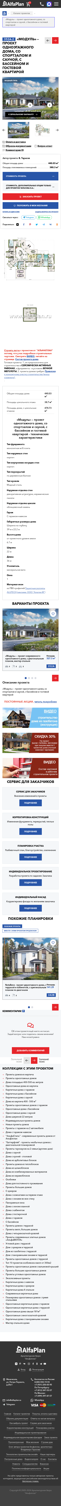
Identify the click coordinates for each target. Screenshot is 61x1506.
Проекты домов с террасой (19, 1225)
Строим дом (47, 1442)
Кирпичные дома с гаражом (20, 1090)
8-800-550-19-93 (42, 1382)
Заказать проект (32, 196)
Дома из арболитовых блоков (21, 1160)
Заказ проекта (50, 1437)
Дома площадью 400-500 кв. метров (24, 1082)
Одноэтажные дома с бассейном (22, 1109)
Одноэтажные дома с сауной (20, 1113)
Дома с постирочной (16, 1214)
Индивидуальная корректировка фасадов (23, 1437)
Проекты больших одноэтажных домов (26, 1270)
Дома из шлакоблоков (17, 1168)
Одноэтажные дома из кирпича (22, 1086)
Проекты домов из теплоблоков (22, 1164)
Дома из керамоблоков (18, 1176)
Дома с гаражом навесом (19, 1132)
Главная (7, 1413)
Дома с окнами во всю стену (20, 1199)
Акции (46, 1468)
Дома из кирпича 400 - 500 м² (21, 1101)
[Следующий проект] (34, 1060)
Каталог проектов (22, 1413)
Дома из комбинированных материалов (26, 1172)
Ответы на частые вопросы (43, 1418)
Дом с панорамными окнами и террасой (26, 1255)
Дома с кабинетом (15, 1210)
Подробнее (16, 644)
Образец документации (18, 146)
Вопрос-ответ (45, 146)
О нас (43, 1459)
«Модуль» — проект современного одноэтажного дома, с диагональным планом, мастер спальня (24, 658)
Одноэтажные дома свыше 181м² (23, 1311)
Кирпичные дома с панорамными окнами (27, 1319)
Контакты (52, 1459)
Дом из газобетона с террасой (21, 1251)
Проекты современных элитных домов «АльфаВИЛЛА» (26, 1238)
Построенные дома (13, 1459)
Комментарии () (15, 150)
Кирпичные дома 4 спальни (20, 1290)
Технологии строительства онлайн (22, 1454)
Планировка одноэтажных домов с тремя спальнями (27, 1298)
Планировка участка (45, 1428)
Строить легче (12, 350)
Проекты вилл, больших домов (22, 1229)
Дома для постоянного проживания (24, 1183)
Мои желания (32, 1442)
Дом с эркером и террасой (19, 1247)
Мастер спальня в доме (17, 1323)
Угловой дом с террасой (18, 1243)
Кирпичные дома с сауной (19, 1097)
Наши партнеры (47, 1454)
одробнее (50, 701)
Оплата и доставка (16, 142)
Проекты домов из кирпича (20, 1074)
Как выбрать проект (19, 1423)
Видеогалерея (31, 1459)
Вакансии (44, 1464)
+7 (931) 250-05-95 (43, 1384)
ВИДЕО (30, 356)
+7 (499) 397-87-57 (43, 1396)
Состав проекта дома (26, 359)
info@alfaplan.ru (13, 1400)
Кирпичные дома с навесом (20, 1282)
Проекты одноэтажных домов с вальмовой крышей (32, 1266)
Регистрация (38, 1369)
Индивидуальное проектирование (30, 1432)
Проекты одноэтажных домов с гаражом (26, 1105)
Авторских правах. (30, 1481)
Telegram (29, 217)
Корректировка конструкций (20, 1428)
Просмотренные (16, 1442)
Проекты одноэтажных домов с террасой (27, 1259)
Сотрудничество (30, 1464)
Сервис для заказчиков (30, 782)
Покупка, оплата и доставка (44, 1413)
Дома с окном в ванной (18, 1206)
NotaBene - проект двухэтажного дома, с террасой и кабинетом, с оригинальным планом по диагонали (25, 987)
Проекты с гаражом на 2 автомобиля (24, 1128)
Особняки (11, 1179)
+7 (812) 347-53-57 (43, 1390)
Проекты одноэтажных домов (21, 1078)
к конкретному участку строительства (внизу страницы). (30, 374)
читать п (39, 701)
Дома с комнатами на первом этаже (24, 1195)
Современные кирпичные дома (22, 1293)
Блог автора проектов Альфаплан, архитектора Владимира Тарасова (30, 1448)
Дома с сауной (13, 1152)
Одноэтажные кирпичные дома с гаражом (27, 1304)
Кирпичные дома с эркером (20, 1286)
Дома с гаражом (14, 1218)
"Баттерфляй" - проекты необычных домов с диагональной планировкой (28, 1143)
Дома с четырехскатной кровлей (22, 1233)
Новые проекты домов (17, 1124)
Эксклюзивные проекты (18, 1278)
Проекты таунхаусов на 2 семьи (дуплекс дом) (29, 1149)
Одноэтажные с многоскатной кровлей (26, 1315)
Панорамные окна (15, 1202)
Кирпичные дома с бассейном (21, 1094)
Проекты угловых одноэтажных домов (26, 1274)
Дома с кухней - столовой (19, 1156)
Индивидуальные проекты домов (23, 1120)
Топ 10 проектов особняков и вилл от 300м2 (28, 1263)
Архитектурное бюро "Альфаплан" (31, 1357)
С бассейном (12, 1222)
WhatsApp (45, 217)
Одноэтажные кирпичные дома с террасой (28, 1307)
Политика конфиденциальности (26, 1468)
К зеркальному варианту (21, 114)
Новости (16, 1464)
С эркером (11, 1191)
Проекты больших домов (19, 1187)
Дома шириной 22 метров (19, 1117)
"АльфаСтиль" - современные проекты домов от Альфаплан (30, 1137)
